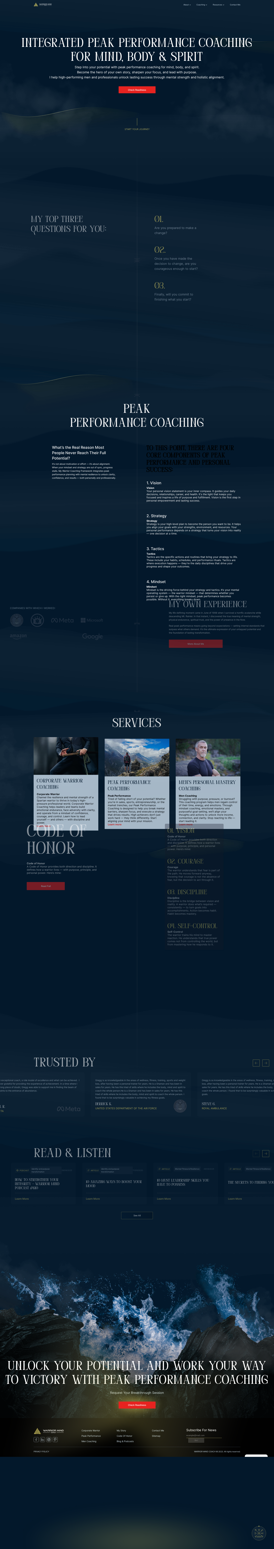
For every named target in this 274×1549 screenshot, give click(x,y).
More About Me (177, 662)
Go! (196, 1440)
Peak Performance (91, 1436)
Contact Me (235, 4)
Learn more (43, 826)
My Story (121, 1430)
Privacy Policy (41, 1451)
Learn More (22, 1198)
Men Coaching (89, 1441)
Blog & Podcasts (125, 1441)
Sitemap (156, 1436)
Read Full (61, 936)
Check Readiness (137, 90)
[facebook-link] (36, 1441)
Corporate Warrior (91, 1430)
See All (137, 1215)
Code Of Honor (124, 1436)
